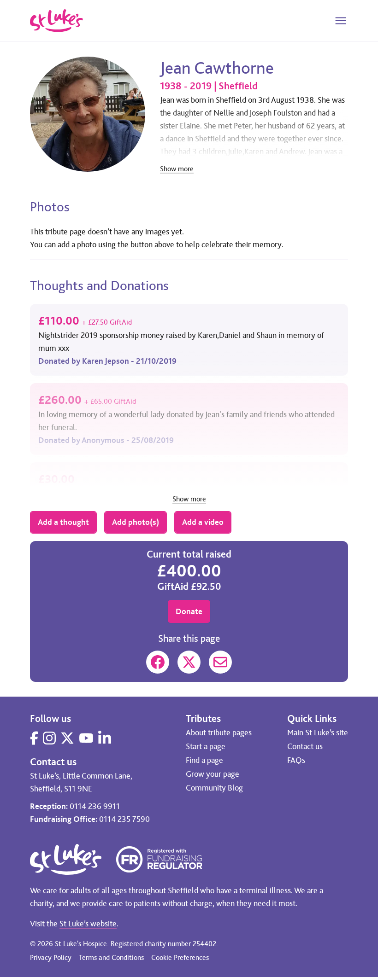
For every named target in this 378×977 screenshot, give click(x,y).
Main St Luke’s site (317, 732)
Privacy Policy (50, 957)
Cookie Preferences (180, 957)
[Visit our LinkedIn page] (104, 738)
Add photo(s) (135, 522)
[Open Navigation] (340, 20)
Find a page (204, 760)
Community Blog (214, 788)
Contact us (305, 746)
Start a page (205, 746)
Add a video (203, 522)
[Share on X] (189, 662)
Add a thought (63, 522)
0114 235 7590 (124, 819)
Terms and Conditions (111, 957)
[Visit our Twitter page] (67, 738)
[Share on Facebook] (157, 662)
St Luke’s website (88, 924)
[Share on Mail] (220, 662)
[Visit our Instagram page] (49, 738)
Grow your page (212, 774)
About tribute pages (219, 732)
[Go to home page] (56, 20)
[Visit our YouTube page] (86, 738)
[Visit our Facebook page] (34, 738)
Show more (177, 169)
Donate (189, 611)
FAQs (296, 760)
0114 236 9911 (95, 806)
